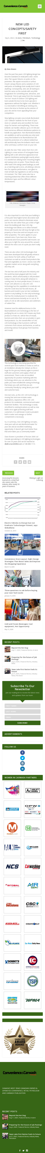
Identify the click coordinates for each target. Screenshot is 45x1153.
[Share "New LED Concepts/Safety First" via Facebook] (15, 462)
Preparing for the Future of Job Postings (24, 658)
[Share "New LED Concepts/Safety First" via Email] (29, 462)
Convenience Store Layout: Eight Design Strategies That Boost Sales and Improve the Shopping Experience (22, 561)
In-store (19, 38)
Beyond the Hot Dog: (20, 648)
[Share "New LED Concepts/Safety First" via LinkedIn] (24, 462)
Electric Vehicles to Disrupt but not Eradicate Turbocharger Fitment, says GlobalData (21, 525)
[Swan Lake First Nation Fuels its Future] (7, 671)
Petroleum (26, 38)
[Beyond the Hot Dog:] (7, 649)
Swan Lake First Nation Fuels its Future (24, 670)
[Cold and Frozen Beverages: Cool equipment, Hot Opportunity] (22, 610)
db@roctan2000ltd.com (13, 444)
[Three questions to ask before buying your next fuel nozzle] (22, 578)
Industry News (34, 1127)
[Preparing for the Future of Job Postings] (7, 659)
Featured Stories (26, 650)
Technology (35, 38)
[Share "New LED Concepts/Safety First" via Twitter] (20, 462)
